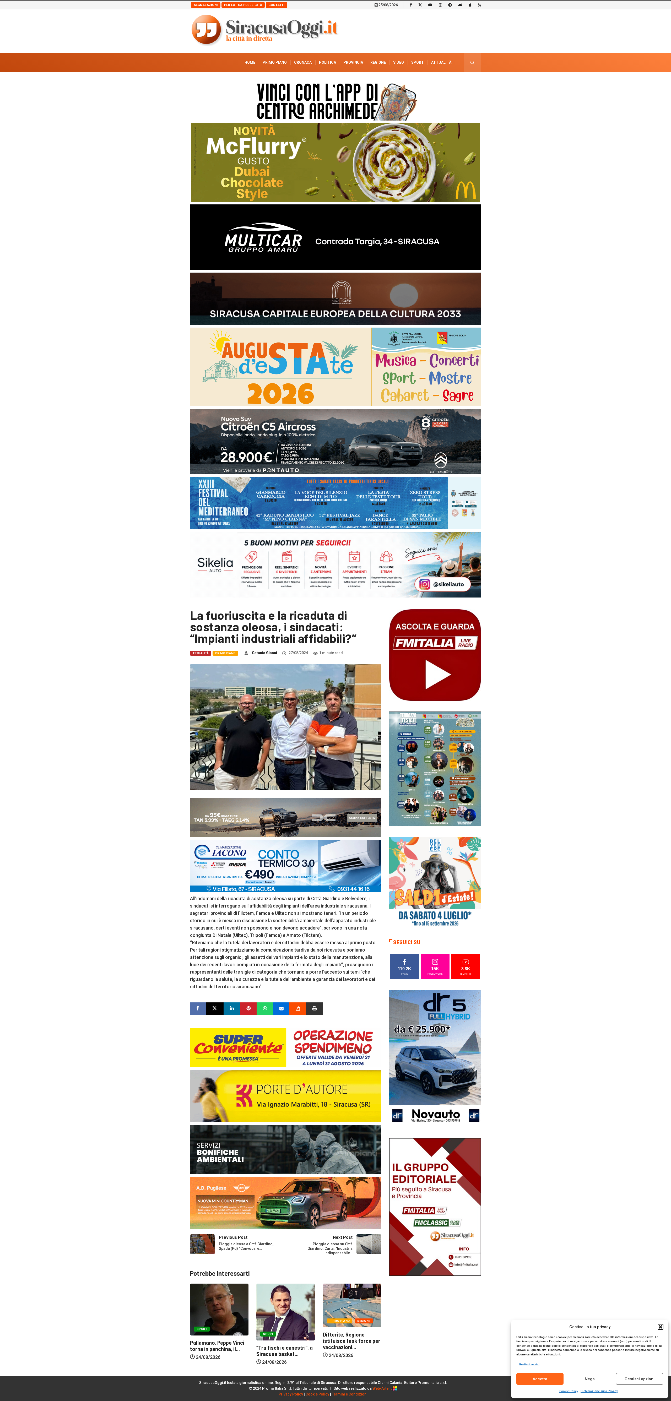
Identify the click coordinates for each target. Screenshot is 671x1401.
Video (398, 62)
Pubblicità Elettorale (428, 82)
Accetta (540, 1379)
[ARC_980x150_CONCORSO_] (335, 100)
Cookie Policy (568, 1391)
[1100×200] (335, 298)
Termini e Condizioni (349, 1394)
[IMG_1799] (285, 1047)
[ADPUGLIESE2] (285, 1202)
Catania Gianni (264, 653)
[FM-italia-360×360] (435, 655)
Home (250, 62)
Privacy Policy (291, 1394)
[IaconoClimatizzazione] (285, 865)
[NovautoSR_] (435, 1058)
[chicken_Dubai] (335, 162)
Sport (417, 62)
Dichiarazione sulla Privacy (599, 1391)
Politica (327, 62)
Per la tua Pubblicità (243, 5)
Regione (378, 62)
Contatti (276, 5)
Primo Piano (275, 62)
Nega (590, 1379)
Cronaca (303, 62)
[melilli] (435, 768)
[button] (660, 1326)
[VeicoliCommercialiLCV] (335, 237)
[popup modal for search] (472, 62)
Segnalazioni (206, 5)
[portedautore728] (285, 1095)
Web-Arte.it (382, 1388)
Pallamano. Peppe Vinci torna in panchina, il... (350, 1345)
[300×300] (435, 882)
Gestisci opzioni (639, 1379)
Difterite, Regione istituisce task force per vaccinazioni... (285, 1340)
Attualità (441, 62)
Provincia (353, 62)
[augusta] (335, 366)
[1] (435, 1206)
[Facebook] (411, 5)
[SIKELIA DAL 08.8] (335, 564)
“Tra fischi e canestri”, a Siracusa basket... (218, 1350)
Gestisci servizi (529, 1364)
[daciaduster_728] (285, 817)
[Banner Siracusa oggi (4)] (335, 441)
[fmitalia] (335, 503)
